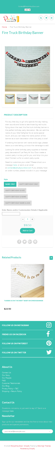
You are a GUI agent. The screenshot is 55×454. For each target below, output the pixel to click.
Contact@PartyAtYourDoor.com (28, 6)
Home (4, 27)
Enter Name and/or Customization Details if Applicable (25, 210)
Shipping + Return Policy (12, 391)
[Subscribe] (50, 431)
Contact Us (6, 372)
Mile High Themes (44, 446)
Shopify (27, 446)
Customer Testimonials (11, 383)
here (15, 165)
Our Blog (5, 386)
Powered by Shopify (27, 449)
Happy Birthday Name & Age (17, 203)
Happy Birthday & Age (15, 190)
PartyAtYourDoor (17, 446)
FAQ (4, 380)
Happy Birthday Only (28, 184)
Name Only (10, 184)
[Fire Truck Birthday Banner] (27, 68)
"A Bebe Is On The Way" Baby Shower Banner (23, 301)
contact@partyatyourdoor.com (19, 168)
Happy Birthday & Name (15, 197)
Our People (6, 378)
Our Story (6, 375)
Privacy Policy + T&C (10, 388)
